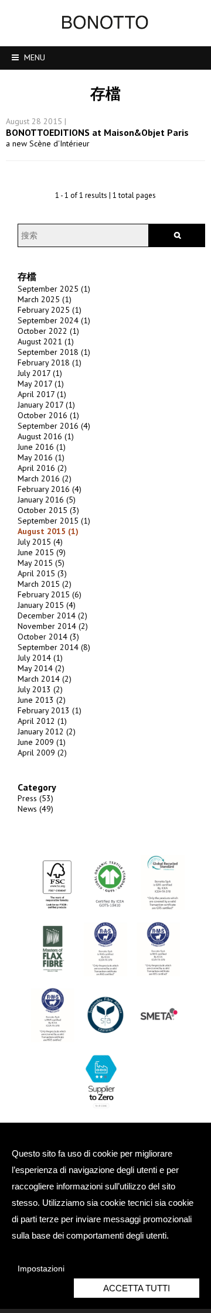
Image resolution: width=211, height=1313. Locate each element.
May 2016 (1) (41, 457)
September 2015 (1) (54, 520)
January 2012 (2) (47, 731)
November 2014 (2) (53, 626)
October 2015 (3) (48, 510)
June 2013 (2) (42, 700)
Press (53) (35, 798)
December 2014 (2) (52, 615)
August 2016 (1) (46, 436)
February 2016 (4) (49, 489)
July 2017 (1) (40, 373)
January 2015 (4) (47, 605)
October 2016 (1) (48, 415)
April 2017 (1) (42, 394)
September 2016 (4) (54, 425)
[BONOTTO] (105, 26)
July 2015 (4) (40, 541)
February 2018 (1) (49, 362)
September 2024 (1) (54, 320)
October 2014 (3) (48, 636)
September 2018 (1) (54, 352)
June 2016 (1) (42, 447)
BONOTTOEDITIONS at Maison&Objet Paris (97, 132)
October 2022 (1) (48, 331)
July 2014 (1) (40, 657)
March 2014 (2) (45, 678)
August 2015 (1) (48, 531)
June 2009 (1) (42, 742)
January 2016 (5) (47, 499)
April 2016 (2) (42, 468)
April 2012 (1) (42, 721)
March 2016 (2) (45, 478)
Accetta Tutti (136, 1288)
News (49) (35, 808)
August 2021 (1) (46, 341)
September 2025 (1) (54, 288)
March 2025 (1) (45, 299)
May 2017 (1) (41, 383)
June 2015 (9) (42, 552)
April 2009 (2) (42, 752)
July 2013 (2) (40, 689)
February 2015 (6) (49, 594)
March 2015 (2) (45, 584)
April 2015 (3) (42, 573)
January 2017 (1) (46, 404)
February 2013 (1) (49, 710)
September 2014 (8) (54, 647)
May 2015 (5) (41, 563)
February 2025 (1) (49, 310)
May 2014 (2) (41, 668)
